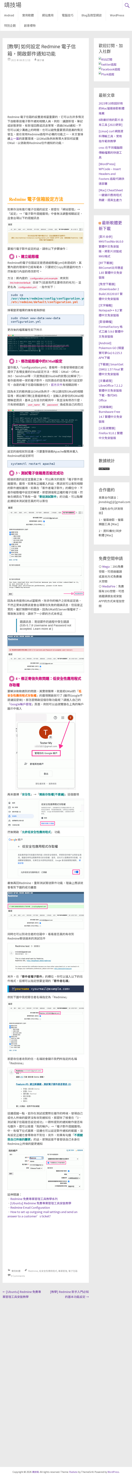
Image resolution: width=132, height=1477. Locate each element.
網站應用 (48, 15)
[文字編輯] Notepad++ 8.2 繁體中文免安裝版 (110, 310)
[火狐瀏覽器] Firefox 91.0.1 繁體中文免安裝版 (111, 433)
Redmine (33, 1270)
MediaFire (108, 586)
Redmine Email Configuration (30, 1207)
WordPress (117, 15)
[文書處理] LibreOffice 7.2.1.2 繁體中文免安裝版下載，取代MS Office (111, 390)
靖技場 (12, 5)
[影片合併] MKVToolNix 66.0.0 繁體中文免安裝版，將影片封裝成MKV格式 (111, 246)
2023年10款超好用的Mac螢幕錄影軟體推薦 (111, 108)
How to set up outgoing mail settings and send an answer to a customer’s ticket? (42, 1214)
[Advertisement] (45, 87)
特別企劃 (10, 25)
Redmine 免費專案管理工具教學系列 (34, 1199)
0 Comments (18, 1275)
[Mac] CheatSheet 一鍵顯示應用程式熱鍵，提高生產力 (111, 195)
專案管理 (62, 1270)
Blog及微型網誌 (92, 15)
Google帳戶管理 (21, 704)
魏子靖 (40, 60)
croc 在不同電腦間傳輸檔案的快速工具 (111, 152)
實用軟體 (28, 15)
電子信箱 (72, 1270)
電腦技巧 (67, 15)
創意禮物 (30, 25)
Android (9, 15)
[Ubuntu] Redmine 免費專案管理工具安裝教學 (40, 1203)
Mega (106, 566)
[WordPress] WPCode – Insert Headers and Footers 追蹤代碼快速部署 (111, 174)
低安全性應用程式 (48, 1270)
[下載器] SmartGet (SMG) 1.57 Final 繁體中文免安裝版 (111, 369)
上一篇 (14, 138)
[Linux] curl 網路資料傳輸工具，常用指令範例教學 (111, 136)
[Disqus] (46, 1341)
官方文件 (56, 384)
